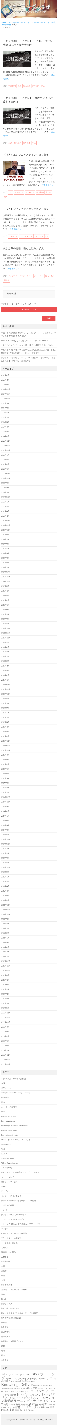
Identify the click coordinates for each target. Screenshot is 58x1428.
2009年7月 (5, 1036)
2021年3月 (5, 492)
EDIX (10, 192)
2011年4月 (5, 943)
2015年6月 (5, 769)
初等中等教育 (6, 1285)
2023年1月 (5, 469)
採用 (19, 86)
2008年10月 (6, 1064)
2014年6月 (5, 816)
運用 (3, 1351)
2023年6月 (5, 455)
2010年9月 (5, 975)
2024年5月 (5, 418)
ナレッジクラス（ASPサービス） (14, 1215)
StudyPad (4, 1154)
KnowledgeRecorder (9, 1130)
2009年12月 (6, 1013)
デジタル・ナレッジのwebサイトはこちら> (18, 304)
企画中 (4, 1271)
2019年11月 (6, 525)
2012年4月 (5, 886)
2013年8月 (5, 849)
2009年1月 (5, 1050)
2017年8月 (5, 647)
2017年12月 (6, 628)
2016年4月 (5, 722)
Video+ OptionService (9, 1163)
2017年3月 (5, 671)
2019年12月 (6, 521)
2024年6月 (5, 413)
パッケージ (5, 1229)
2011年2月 (5, 952)
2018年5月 (5, 605)
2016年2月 (5, 732)
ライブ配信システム (9, 1243)
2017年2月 (5, 675)
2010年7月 (5, 985)
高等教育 (4, 1360)
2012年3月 (5, 891)
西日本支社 (5, 1332)
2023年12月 (6, 441)
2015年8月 (5, 760)
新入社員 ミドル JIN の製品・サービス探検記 (19, 1313)
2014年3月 (5, 830)
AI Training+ (6, 1088)
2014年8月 (5, 807)
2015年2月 (5, 788)
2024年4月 (5, 422)
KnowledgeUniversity (9, 1135)
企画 (3, 1266)
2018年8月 (5, 591)
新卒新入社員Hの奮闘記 (11, 1318)
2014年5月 (5, 821)
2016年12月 (6, 685)
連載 (3, 1346)
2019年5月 (5, 549)
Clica (3, 1102)
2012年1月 (5, 900)
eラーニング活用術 (9, 1107)
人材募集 (4, 1257)
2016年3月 (5, 727)
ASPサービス (18, 1375)
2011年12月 (6, 905)
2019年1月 (5, 567)
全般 (3, 1276)
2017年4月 (5, 666)
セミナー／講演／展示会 (11, 1196)
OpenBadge (5, 1388)
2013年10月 (6, 844)
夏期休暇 (24, 1405)
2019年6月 (5, 544)
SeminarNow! (6, 1144)
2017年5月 (5, 661)
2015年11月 (6, 746)
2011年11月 (6, 910)
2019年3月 (5, 558)
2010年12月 (6, 961)
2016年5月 (5, 718)
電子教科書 (30, 1410)
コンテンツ (37, 1391)
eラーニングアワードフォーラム (22, 1378)
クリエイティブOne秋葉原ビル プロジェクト (20, 1172)
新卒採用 (36, 86)
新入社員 (26, 86)
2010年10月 (6, 971)
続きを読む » (47, 185)
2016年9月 (5, 699)
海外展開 (4, 1327)
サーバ (4, 1187)
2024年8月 (5, 408)
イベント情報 (6, 1168)
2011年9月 (5, 919)
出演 (3, 1280)
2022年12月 (6, 474)
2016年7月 (5, 708)
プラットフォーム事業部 (11, 1238)
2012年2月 (5, 896)
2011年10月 (6, 914)
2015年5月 (5, 774)
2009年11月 (6, 1018)
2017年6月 (5, 657)
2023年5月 (5, 460)
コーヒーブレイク (8, 1177)
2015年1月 (5, 793)
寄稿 (3, 1294)
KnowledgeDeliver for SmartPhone (14, 1126)
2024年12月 (6, 389)
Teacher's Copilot (7, 1159)
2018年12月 (6, 572)
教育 (40, 1405)
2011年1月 (5, 957)
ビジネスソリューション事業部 (14, 1234)
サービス (4, 1191)
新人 (47, 276)
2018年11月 (6, 577)
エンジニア (19, 192)
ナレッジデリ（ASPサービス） (13, 1219)
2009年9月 (5, 1027)
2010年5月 (5, 989)
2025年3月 (5, 385)
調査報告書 (5, 1337)
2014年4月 (5, 825)
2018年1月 (5, 624)
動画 (18, 1404)
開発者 (6, 280)
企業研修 (12, 1405)
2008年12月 (6, 1055)
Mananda (49, 1385)
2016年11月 (6, 689)
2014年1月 (5, 835)
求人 (43, 86)
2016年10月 (6, 694)
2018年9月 (5, 586)
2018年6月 (5, 600)
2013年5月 (5, 863)
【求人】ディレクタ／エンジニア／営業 (26, 209)
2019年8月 (5, 535)
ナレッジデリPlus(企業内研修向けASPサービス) (20, 1224)
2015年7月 (5, 764)
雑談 (3, 1355)
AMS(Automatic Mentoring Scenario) (15, 1093)
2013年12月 (6, 839)
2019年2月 (5, 563)
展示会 (48, 192)
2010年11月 (6, 966)
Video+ (29, 1388)
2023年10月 (6, 450)
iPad (12, 1381)
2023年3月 (5, 464)
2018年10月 (6, 582)
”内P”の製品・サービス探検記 (13, 1079)
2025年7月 (5, 375)
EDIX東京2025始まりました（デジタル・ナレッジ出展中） (25, 341)
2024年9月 (5, 403)
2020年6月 (5, 502)
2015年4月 (5, 778)
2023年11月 (6, 446)
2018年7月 (5, 596)
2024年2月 (5, 432)
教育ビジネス (6, 1304)
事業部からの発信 (8, 1252)
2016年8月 (5, 703)
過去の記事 (10, 293)
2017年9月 (5, 643)
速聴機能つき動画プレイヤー (13, 1341)
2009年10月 (6, 1022)
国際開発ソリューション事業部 (14, 1290)
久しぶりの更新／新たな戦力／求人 (23, 248)
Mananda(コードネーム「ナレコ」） (16, 1140)
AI (3, 1374)
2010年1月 (5, 1008)
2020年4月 (5, 511)
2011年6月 (5, 933)
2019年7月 (5, 539)
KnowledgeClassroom (9, 1116)
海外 (43, 1407)
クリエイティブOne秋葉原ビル (17, 1391)
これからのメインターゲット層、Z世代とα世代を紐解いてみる (27, 345)
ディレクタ (30, 192)
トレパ (4, 1210)
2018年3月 (5, 614)
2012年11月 (6, 867)
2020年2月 (5, 516)
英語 (52, 1407)
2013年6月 (5, 858)
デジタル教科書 (7, 1205)
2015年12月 (6, 741)
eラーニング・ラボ (30, 6)
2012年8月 (5, 872)
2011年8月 (5, 924)
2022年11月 (6, 478)
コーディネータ (25, 236)
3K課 (3, 1083)
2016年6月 (5, 713)
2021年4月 (5, 488)
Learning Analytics (39, 1385)
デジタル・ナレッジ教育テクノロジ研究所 (18, 1201)
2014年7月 (5, 811)
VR (35, 1388)
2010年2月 (5, 1003)
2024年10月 (6, 399)
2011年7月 (5, 929)
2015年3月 (5, 783)
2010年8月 (5, 980)
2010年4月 (5, 994)
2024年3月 (5, 427)
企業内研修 (5, 1262)
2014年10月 (6, 802)
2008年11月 (6, 1060)
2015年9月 (5, 755)
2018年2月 (5, 619)
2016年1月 (5, 736)
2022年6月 (5, 483)
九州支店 (4, 1248)
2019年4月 (5, 553)
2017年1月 (5, 680)
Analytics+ (5, 1098)
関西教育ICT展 (20, 1410)
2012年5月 (5, 882)
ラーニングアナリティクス (33, 1401)
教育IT (45, 1404)
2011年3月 (5, 947)
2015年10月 (6, 750)
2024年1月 (5, 436)
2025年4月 (5, 380)
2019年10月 (6, 530)
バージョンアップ (14, 1398)
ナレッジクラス (32, 1395)
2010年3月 (5, 999)
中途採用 (12, 86)
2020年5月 (5, 507)
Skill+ (3, 1149)
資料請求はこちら (29, 310)
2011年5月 (5, 938)
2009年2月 (5, 1046)
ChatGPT (26, 1375)
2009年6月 (5, 1041)
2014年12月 (6, 797)
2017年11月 (6, 633)
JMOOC (4, 1112)
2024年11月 (6, 394)
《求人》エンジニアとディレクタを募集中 (27, 154)
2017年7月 (5, 652)
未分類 (4, 1323)
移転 (47, 1407)
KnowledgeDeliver (8, 1121)
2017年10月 (6, 638)
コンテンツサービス (9, 1182)
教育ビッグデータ (25, 1407)
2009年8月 (5, 1032)
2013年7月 (5, 853)
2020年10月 (6, 497)
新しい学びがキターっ (10, 1308)
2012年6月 (5, 877)
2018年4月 (5, 610)
